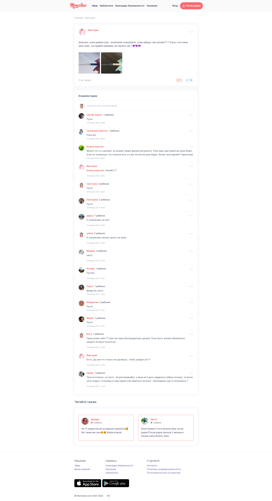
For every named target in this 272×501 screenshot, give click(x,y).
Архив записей (82, 469)
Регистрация (193, 5)
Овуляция (152, 5)
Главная (78, 18)
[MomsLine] (78, 5)
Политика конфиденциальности (164, 469)
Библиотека (106, 5)
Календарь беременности (129, 5)
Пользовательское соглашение (163, 472)
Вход (175, 5)
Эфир (95, 5)
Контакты (152, 465)
